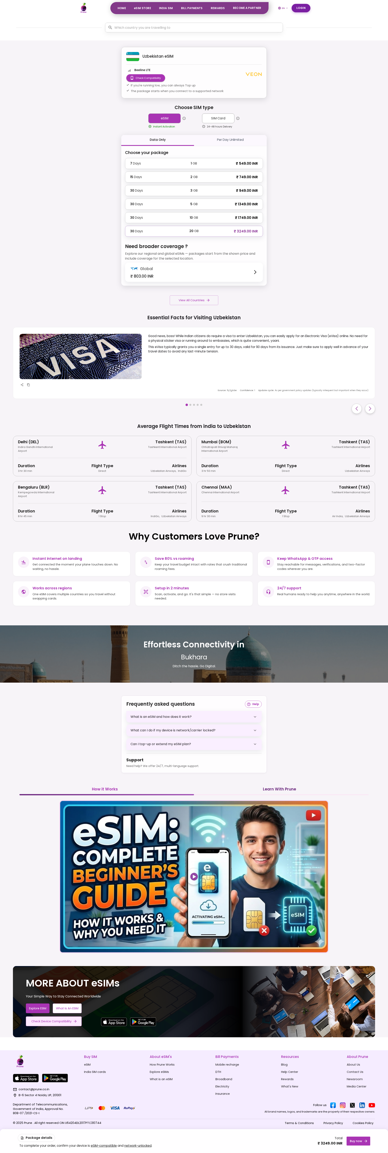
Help (255, 704)
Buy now (356, 1141)
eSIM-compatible (104, 1145)
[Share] (22, 384)
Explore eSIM (37, 1008)
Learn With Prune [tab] (279, 789)
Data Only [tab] (158, 140)
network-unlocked (138, 1145)
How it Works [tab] (105, 789)
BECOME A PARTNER (247, 8)
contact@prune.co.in (34, 1089)
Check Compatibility (148, 78)
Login (301, 8)
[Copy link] (28, 384)
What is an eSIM (67, 1008)
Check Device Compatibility (51, 1021)
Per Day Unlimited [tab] (230, 140)
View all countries (192, 300)
